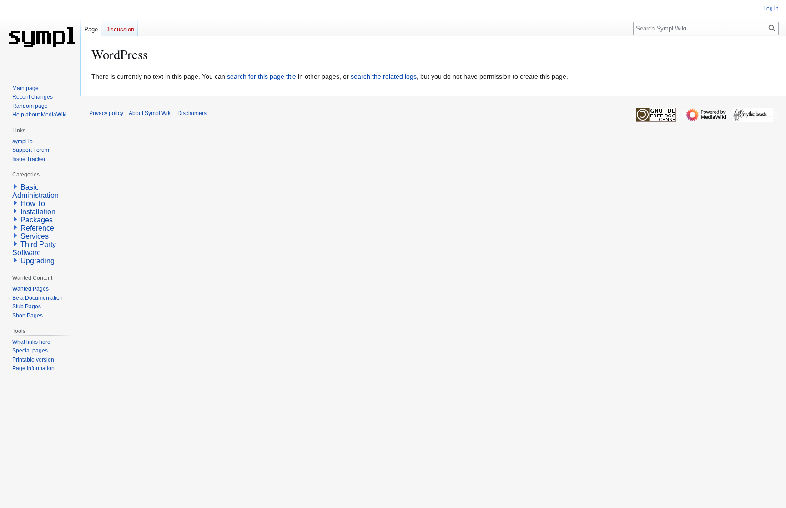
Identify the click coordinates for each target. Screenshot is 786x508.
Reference (37, 228)
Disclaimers (192, 113)
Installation (37, 212)
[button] (15, 186)
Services (34, 236)
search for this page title (261, 76)
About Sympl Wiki (150, 113)
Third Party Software (34, 249)
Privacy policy (106, 113)
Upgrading (37, 261)
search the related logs (384, 76)
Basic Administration (35, 191)
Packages (36, 220)
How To (32, 203)
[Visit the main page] (40, 36)
